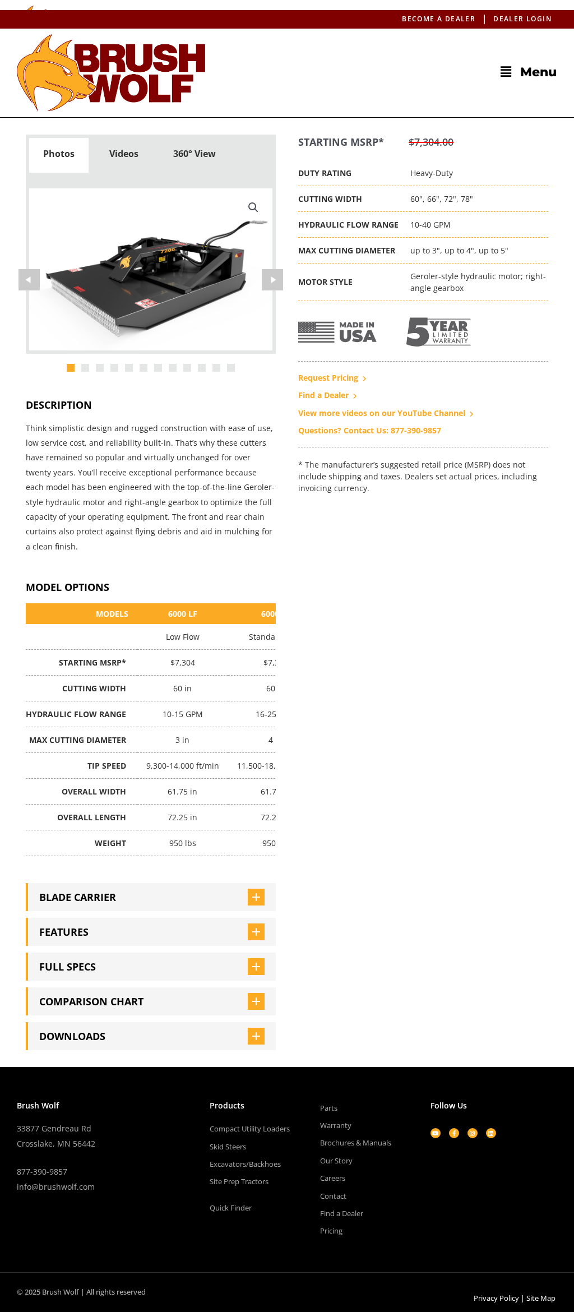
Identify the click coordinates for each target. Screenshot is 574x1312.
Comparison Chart (91, 1001)
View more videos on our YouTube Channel (381, 413)
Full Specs (67, 966)
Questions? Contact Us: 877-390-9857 (369, 430)
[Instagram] (472, 1133)
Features (64, 932)
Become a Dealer (438, 19)
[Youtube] (435, 1133)
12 (231, 368)
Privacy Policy (496, 1298)
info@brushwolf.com (56, 1186)
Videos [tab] (123, 153)
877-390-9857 (42, 1171)
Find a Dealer (323, 395)
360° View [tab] (194, 153)
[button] (395, 72)
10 (202, 368)
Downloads (72, 1036)
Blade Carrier (77, 897)
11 (216, 368)
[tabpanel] (151, 271)
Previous (29, 279)
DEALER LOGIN (522, 19)
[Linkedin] (491, 1133)
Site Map (541, 1298)
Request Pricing (328, 377)
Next (272, 279)
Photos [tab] (59, 153)
